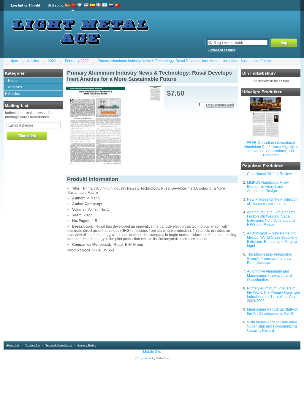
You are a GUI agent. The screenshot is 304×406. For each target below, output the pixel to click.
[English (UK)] (80, 5)
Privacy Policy (86, 345)
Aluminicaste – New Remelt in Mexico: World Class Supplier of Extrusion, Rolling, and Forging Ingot (272, 239)
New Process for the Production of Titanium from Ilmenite (272, 201)
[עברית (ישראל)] (104, 5)
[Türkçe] (117, 5)
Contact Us (32, 345)
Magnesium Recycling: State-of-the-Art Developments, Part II (272, 311)
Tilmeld (34, 5)
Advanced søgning (221, 49)
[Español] (92, 5)
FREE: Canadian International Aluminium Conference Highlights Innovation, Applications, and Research (271, 149)
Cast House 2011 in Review (269, 174)
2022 (52, 61)
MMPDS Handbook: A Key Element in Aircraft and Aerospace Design (268, 186)
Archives (15, 87)
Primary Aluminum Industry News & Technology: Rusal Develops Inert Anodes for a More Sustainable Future (184, 61)
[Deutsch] (67, 5)
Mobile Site (152, 352)
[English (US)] (86, 5)
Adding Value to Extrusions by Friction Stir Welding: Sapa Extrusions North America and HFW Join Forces (271, 218)
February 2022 (77, 61)
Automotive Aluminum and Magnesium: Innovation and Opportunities (269, 275)
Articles (33, 61)
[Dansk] (73, 5)
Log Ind (17, 5)
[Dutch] (111, 5)
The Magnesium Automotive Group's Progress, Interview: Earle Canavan (269, 258)
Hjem (14, 61)
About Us (12, 345)
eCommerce (143, 358)
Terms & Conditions (58, 345)
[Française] (98, 5)
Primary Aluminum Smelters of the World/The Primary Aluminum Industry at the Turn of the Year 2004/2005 (273, 294)
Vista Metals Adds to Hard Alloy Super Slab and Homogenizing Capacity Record (272, 326)
